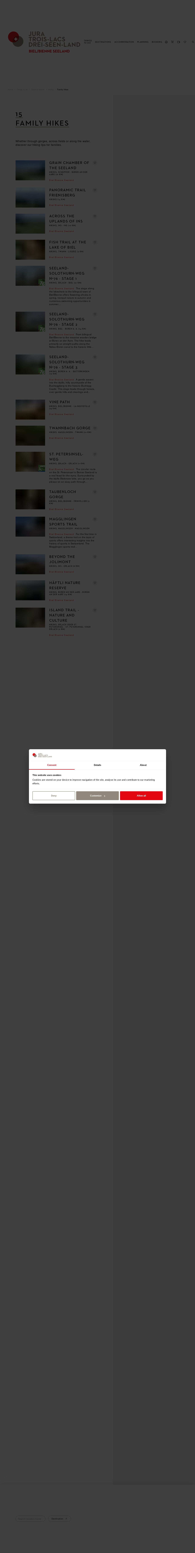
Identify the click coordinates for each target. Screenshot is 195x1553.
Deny (54, 795)
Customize (95, 795)
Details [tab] (97, 765)
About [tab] (143, 765)
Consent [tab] (51, 765)
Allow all (141, 795)
